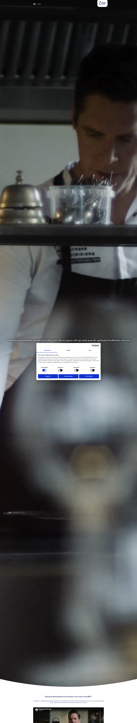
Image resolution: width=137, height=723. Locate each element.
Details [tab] (68, 350)
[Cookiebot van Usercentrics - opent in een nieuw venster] (93, 346)
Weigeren (48, 376)
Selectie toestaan (68, 376)
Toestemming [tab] (47, 350)
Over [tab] (90, 350)
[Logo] (68, 4)
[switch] (60, 370)
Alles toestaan (89, 376)
